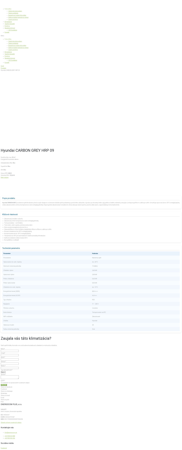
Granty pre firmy (13, 19)
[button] (91, 36)
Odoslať (4, 385)
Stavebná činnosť (10, 28)
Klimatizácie (8, 21)
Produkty (3, 68)
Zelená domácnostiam (15, 11)
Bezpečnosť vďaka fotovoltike (17, 15)
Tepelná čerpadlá (10, 24)
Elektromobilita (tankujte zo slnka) (18, 17)
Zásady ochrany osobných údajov (11, 422)
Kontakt (7, 32)
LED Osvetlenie (12, 30)
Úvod (2, 66)
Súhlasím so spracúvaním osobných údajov (16, 382)
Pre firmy (7, 26)
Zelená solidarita (13, 13)
